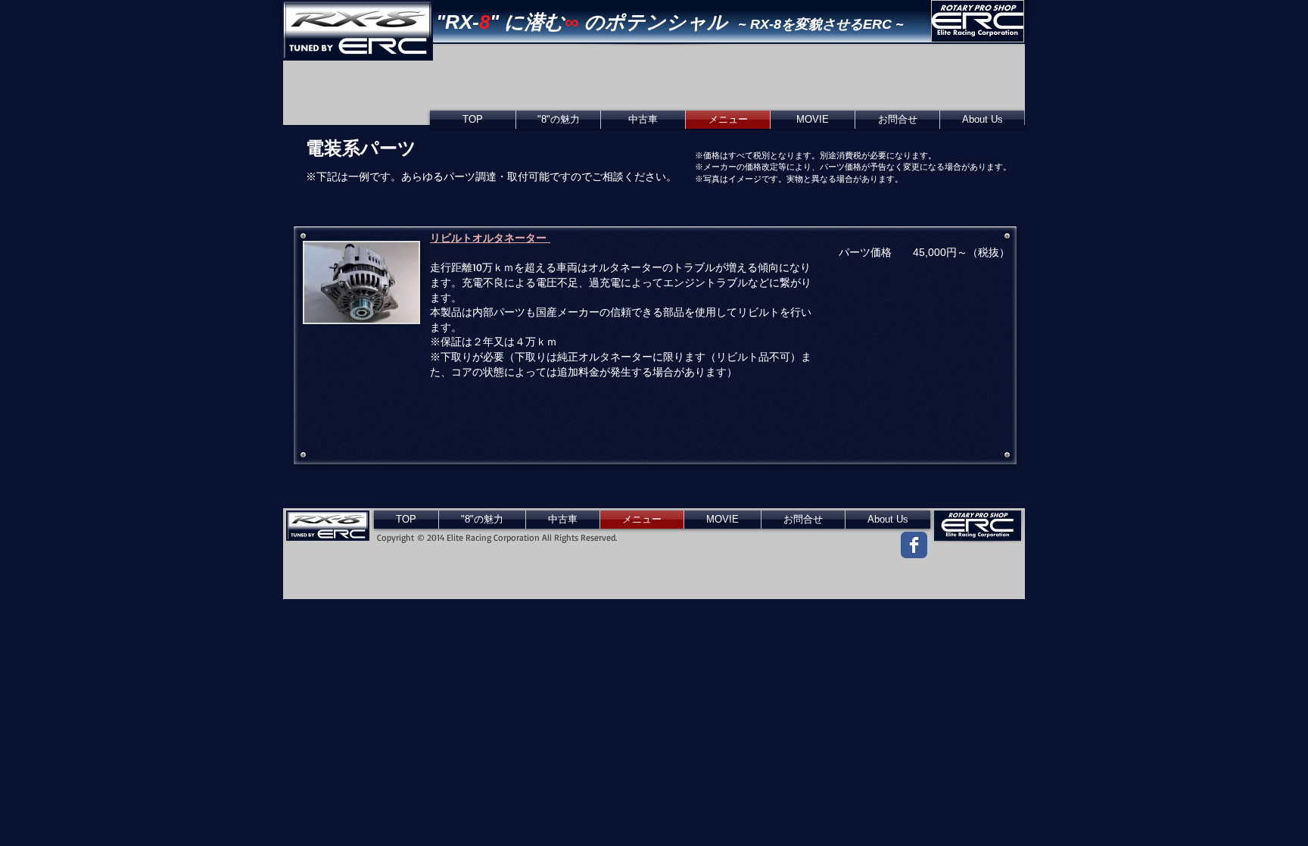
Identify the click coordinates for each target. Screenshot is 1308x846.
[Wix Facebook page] (914, 545)
